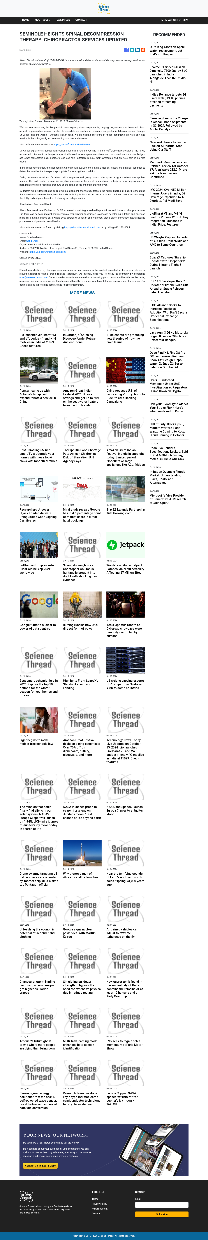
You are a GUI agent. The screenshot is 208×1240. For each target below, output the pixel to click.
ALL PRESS (63, 19)
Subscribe (161, 1214)
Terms (95, 1198)
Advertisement (100, 1208)
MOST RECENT (43, 19)
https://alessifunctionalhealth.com (72, 144)
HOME (25, 19)
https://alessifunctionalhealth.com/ (48, 251)
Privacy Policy (99, 1203)
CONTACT (81, 19)
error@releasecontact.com (33, 277)
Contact (96, 1213)
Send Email (32, 240)
